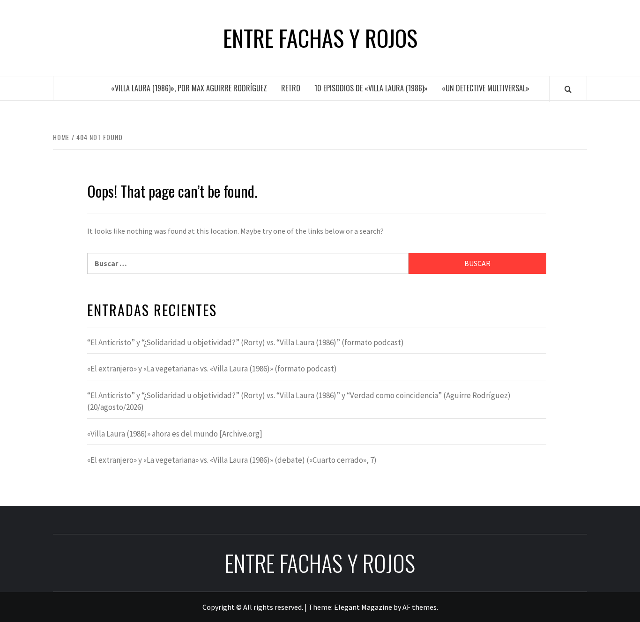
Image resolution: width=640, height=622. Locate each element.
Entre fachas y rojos (320, 37)
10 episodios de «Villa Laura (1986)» (371, 88)
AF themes (419, 607)
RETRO (290, 88)
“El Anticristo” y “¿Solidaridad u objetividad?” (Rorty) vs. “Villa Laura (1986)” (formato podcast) (245, 342)
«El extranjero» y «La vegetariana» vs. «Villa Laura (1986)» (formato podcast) (212, 368)
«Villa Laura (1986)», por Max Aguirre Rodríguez (189, 88)
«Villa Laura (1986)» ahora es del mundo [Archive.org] (174, 434)
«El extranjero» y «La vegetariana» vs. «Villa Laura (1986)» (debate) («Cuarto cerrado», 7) (232, 460)
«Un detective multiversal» (485, 88)
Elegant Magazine (363, 607)
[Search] (568, 89)
